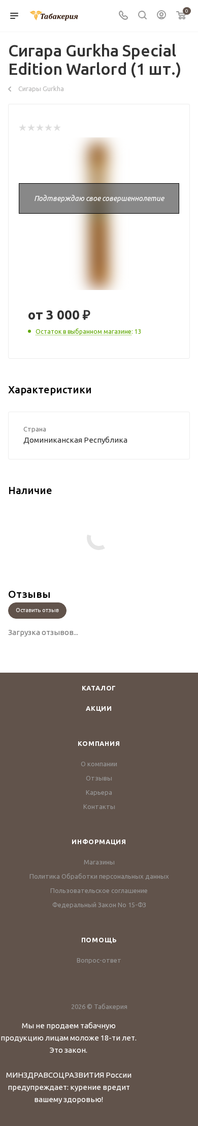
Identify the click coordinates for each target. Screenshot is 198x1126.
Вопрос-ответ (99, 960)
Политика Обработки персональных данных (99, 876)
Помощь (99, 939)
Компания (99, 743)
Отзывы (99, 778)
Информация (99, 841)
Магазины (99, 861)
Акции (99, 708)
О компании (99, 763)
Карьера (99, 792)
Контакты (99, 806)
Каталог (99, 687)
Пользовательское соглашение (99, 890)
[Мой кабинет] (161, 16)
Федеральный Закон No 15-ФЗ (99, 904)
